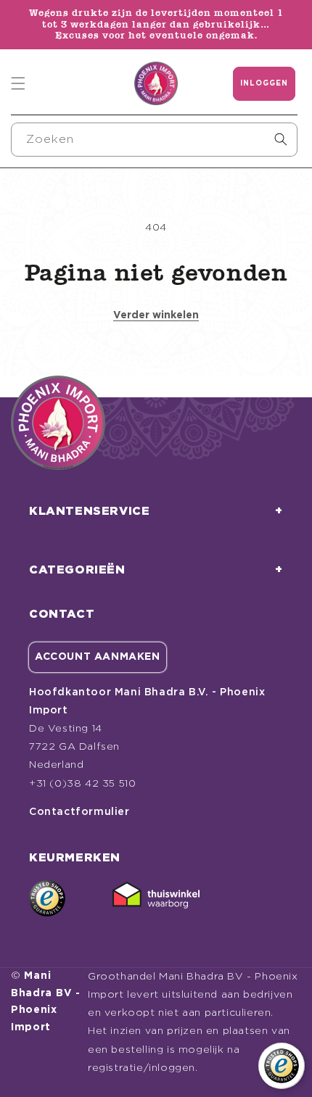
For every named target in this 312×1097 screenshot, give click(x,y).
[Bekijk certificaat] (156, 898)
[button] (18, 83)
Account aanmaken (97, 657)
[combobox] (154, 139)
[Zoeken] (281, 139)
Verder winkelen (156, 315)
